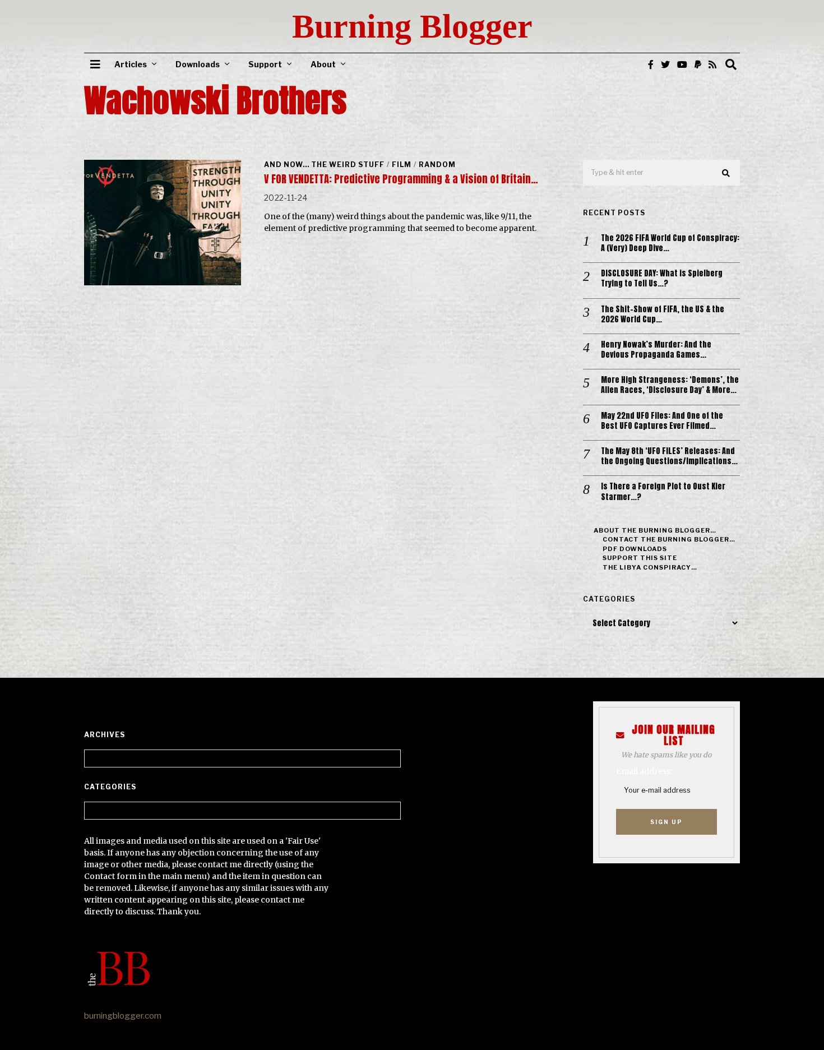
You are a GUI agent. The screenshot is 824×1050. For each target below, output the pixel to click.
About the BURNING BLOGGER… (655, 530)
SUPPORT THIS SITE (640, 558)
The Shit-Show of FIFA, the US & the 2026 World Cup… (662, 314)
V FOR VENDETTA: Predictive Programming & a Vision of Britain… (401, 179)
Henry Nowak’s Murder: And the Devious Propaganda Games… (656, 350)
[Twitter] (665, 64)
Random (437, 164)
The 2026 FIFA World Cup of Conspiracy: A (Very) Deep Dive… (670, 243)
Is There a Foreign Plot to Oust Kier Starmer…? (663, 492)
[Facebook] (650, 64)
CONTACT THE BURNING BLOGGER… (669, 539)
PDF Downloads (635, 549)
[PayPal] (698, 64)
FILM (401, 164)
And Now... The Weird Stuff (324, 164)
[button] (726, 173)
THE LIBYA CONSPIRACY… (650, 567)
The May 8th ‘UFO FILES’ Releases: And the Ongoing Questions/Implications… (669, 456)
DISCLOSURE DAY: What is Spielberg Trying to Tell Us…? (662, 279)
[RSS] (712, 64)
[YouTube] (682, 64)
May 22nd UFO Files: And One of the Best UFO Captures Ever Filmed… (662, 421)
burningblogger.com (122, 1016)
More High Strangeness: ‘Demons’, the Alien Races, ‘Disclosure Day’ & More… (670, 385)
